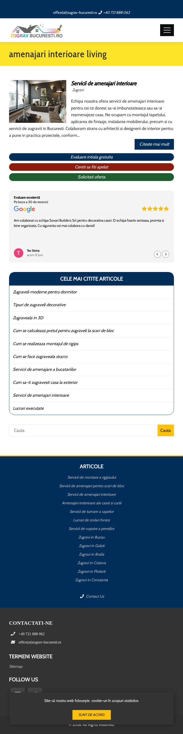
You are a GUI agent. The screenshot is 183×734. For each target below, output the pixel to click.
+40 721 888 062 (116, 12)
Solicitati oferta (91, 177)
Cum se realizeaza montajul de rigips (45, 343)
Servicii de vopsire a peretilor (91, 528)
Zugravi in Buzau (91, 537)
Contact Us (94, 596)
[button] (165, 254)
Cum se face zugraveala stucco (40, 356)
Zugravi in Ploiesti (91, 571)
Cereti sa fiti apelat (91, 167)
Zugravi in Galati (91, 545)
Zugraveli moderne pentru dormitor (45, 292)
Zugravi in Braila (91, 554)
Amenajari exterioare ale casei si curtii (91, 503)
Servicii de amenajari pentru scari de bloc (91, 486)
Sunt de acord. (91, 715)
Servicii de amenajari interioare (104, 83)
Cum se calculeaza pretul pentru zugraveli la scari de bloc (63, 330)
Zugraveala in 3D (28, 317)
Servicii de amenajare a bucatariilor (44, 369)
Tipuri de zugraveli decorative (39, 304)
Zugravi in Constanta (91, 580)
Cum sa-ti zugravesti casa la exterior (45, 382)
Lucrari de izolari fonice (91, 520)
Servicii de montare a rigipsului (91, 477)
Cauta (165, 430)
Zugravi (78, 89)
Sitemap (15, 666)
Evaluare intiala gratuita (92, 157)
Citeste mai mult (154, 144)
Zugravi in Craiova (91, 563)
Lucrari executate (28, 408)
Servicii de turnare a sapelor (92, 511)
